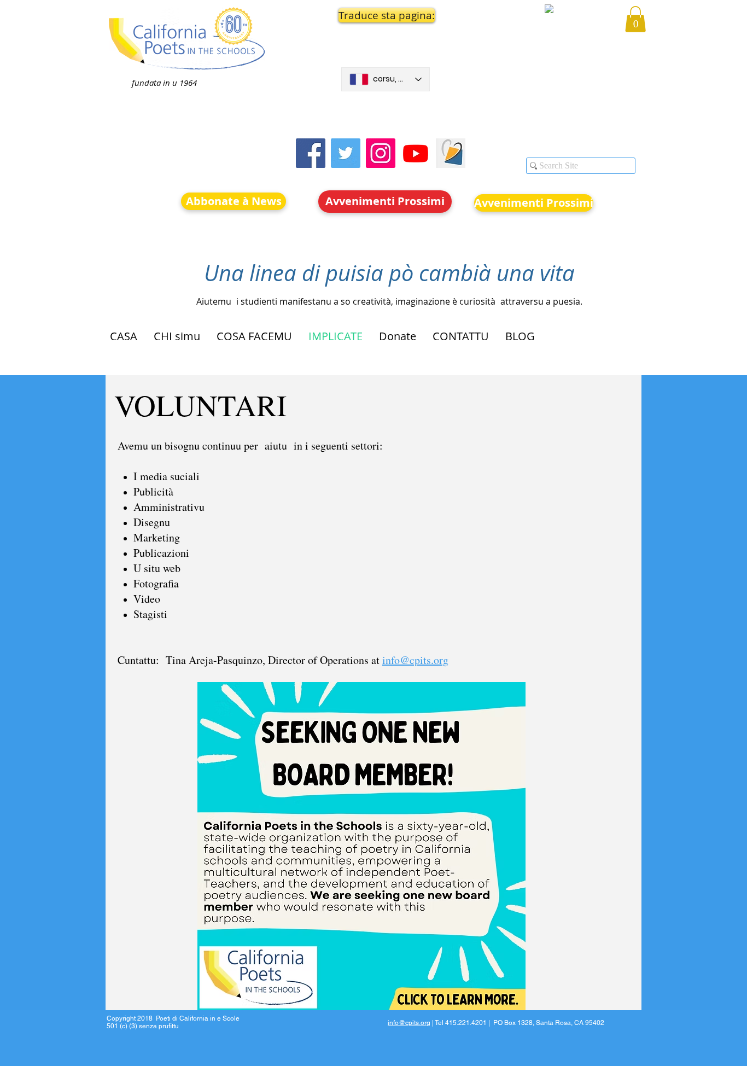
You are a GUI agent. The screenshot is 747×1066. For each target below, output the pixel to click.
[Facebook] (310, 153)
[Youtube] (415, 153)
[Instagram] (380, 153)
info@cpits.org (415, 660)
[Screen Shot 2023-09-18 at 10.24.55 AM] (450, 153)
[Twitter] (345, 153)
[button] (386, 15)
